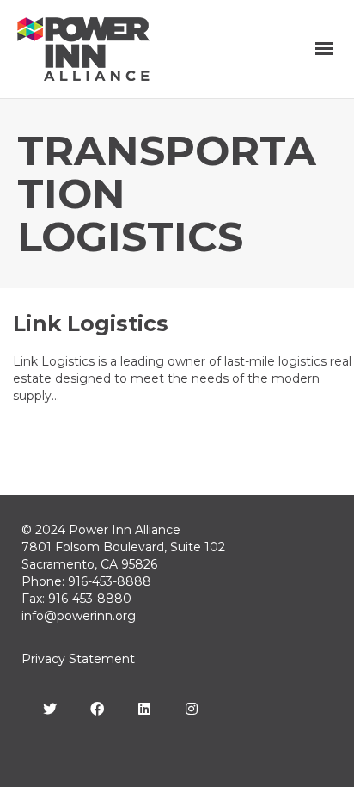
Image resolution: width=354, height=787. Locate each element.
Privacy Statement (78, 659)
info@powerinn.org (78, 616)
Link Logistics (90, 323)
